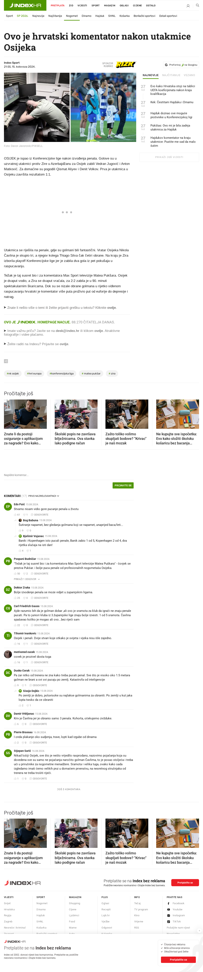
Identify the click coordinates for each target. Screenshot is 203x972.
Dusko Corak (22, 670)
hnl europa (34, 373)
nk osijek (13, 373)
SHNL (112, 16)
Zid (71, 5)
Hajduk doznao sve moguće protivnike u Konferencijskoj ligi (171, 115)
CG (8, 608)
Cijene (137, 5)
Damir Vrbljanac (24, 713)
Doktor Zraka (22, 587)
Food (72, 921)
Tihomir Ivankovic (25, 633)
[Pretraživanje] (196, 6)
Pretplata (58, 5)
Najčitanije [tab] (171, 75)
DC (8, 673)
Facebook (178, 903)
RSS (136, 927)
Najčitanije (55, 16)
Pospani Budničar (25, 558)
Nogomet (72, 16)
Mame (73, 927)
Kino (137, 915)
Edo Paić (19, 504)
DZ (8, 590)
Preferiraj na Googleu (183, 64)
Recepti (106, 909)
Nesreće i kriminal (15, 927)
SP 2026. (22, 16)
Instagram (179, 915)
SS (8, 753)
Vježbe (105, 921)
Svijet (7, 903)
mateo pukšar (91, 373)
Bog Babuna (30, 520)
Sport (96, 5)
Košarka (125, 16)
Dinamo (86, 16)
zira (112, 373)
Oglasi (124, 5)
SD (20, 691)
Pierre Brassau (23, 732)
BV (20, 536)
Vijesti (82, 5)
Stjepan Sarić (22, 750)
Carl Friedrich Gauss (26, 606)
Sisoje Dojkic (31, 690)
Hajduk (99, 16)
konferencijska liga (62, 373)
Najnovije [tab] (151, 75)
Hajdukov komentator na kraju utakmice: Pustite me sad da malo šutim (173, 141)
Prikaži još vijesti (169, 157)
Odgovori (107, 927)
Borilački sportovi (144, 16)
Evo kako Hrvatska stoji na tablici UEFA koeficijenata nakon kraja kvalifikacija (172, 90)
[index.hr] (25, 5)
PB (8, 561)
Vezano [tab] (189, 75)
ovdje (98, 331)
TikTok (177, 921)
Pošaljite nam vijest (178, 927)
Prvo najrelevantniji (42, 496)
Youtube (178, 909)
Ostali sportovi (168, 16)
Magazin (75, 897)
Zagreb (8, 921)
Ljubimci (74, 915)
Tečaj (137, 903)
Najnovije (38, 16)
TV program (141, 909)
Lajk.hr (106, 915)
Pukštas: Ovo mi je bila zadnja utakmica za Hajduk (170, 127)
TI (8, 636)
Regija (7, 915)
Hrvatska (9, 909)
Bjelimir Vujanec (33, 536)
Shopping (74, 903)
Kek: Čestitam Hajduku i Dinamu (171, 102)
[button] (9, 413)
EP (8, 506)
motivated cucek (24, 652)
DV (8, 716)
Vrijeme (138, 921)
